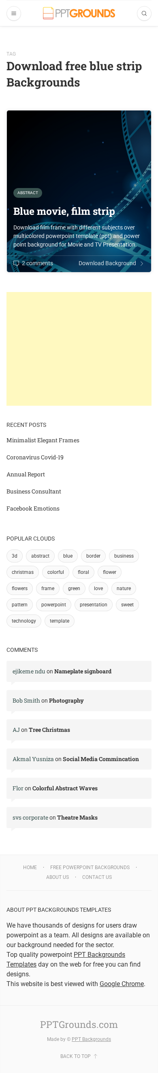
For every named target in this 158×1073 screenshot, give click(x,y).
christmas (23, 572)
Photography (66, 700)
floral (83, 572)
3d (14, 556)
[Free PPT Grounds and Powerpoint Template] (79, 13)
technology (24, 621)
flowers (20, 588)
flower (109, 572)
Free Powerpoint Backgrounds (90, 867)
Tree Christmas (49, 729)
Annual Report (25, 474)
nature (124, 588)
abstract (40, 556)
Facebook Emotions (33, 508)
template (59, 621)
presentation (93, 605)
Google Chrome (122, 984)
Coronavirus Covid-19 (35, 457)
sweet (127, 605)
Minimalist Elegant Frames (42, 440)
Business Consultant (33, 491)
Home (30, 867)
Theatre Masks (77, 817)
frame (47, 588)
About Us (57, 877)
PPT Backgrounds (91, 1039)
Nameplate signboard (82, 671)
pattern (20, 605)
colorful (55, 572)
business (124, 556)
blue (68, 556)
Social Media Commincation (101, 759)
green (74, 588)
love (98, 588)
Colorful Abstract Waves (65, 788)
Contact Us (97, 877)
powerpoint (53, 605)
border (93, 556)
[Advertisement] (79, 349)
